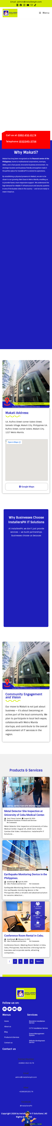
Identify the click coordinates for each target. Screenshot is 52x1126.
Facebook (26, 1102)
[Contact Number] (26, 1055)
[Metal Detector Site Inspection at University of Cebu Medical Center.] (26, 792)
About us (7, 1026)
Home (6, 1021)
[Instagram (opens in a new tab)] (24, 5)
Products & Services (11, 1037)
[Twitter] (9, 1009)
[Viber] (26, 1083)
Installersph (11, 882)
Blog (6, 1032)
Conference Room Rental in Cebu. (24, 935)
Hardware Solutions (14, 820)
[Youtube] (14, 1009)
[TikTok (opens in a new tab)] (34, 5)
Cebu (8, 884)
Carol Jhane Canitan (14, 818)
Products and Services (28, 820)
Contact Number (26, 1059)
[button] (13, 1026)
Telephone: (21, 141)
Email (26, 1073)
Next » (39, 961)
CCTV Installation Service (38, 1028)
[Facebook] (4, 1009)
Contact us (8, 1043)
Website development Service (37, 1041)
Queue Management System (36, 1034)
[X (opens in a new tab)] (17, 5)
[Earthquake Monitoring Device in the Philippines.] (26, 855)
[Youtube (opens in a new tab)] (28, 5)
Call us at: (21, 135)
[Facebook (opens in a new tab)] (21, 5)
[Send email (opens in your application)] (31, 5)
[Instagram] (19, 1009)
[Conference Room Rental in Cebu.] (26, 917)
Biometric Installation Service (37, 1022)
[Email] (26, 1069)
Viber (26, 1087)
